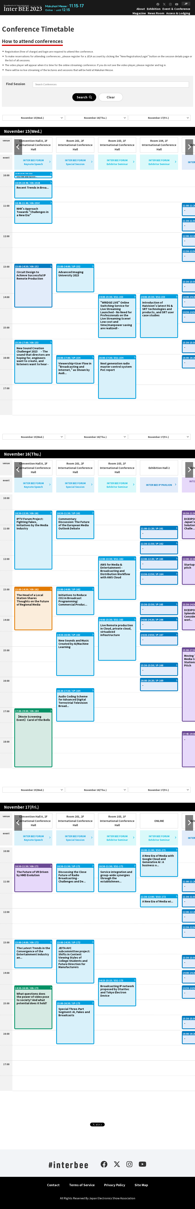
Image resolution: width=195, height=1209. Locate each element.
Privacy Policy (114, 1185)
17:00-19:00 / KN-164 (26, 710)
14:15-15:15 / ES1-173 (111, 980)
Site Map (141, 1185)
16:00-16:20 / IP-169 (152, 680)
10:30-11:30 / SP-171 (68, 866)
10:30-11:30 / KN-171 (26, 866)
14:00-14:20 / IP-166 (152, 619)
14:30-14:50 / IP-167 (152, 634)
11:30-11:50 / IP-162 (152, 543)
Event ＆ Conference (176, 9)
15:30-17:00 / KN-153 (26, 342)
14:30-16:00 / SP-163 (68, 634)
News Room (156, 13)
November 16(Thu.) (95, 117)
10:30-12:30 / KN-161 (26, 513)
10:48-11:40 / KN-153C (27, 203)
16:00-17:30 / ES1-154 (111, 357)
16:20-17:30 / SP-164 (68, 690)
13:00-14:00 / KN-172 (26, 942)
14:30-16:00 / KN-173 (26, 988)
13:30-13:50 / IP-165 (152, 604)
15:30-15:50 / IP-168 (152, 665)
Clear (111, 97)
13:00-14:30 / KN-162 (26, 589)
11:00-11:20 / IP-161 (152, 528)
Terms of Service (82, 1185)
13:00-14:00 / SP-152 (68, 266)
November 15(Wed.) (32, 117)
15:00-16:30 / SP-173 (68, 1003)
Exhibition (154, 9)
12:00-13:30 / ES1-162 (111, 558)
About (141, 9)
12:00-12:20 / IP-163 (152, 558)
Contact (53, 1185)
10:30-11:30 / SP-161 (68, 513)
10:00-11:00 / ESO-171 (153, 850)
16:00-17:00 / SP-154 (68, 357)
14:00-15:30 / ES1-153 (111, 296)
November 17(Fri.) (158, 117)
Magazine (139, 13)
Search (83, 97)
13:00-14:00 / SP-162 (68, 589)
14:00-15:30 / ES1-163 (111, 619)
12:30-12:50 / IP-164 (152, 574)
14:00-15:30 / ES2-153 (153, 296)
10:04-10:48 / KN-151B (27, 182)
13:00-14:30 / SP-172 (68, 942)
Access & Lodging (178, 13)
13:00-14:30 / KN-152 (26, 266)
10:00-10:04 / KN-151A (23, 173)
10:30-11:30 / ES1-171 (111, 866)
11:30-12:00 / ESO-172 (153, 896)
